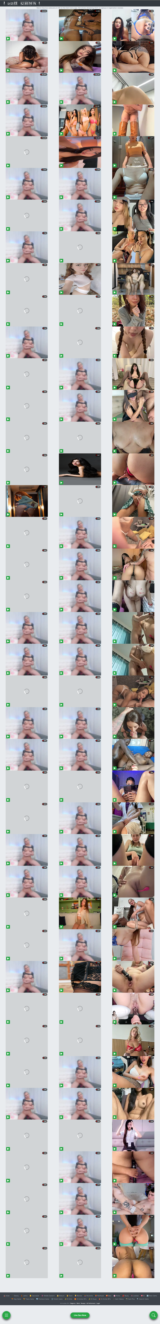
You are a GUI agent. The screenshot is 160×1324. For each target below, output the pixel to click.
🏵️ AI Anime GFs (80, 1299)
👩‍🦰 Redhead (99, 1296)
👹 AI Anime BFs (105, 1299)
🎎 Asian (6, 1296)
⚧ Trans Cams (28, 1299)
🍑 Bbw (108, 1296)
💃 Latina (24, 1296)
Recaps (83, 1303)
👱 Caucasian (34, 1296)
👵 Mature (60, 1296)
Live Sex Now (80, 1315)
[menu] (6, 1315)
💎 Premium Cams (42, 1299)
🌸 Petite (116, 1296)
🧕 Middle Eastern (48, 1296)
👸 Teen (70, 1296)
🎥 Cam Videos (118, 1299)
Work (78, 1303)
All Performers (91, 1303)
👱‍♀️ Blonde (78, 1296)
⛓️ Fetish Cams (57, 1299)
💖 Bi (143, 1296)
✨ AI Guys (93, 1299)
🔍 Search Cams (143, 1299)
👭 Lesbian (135, 1296)
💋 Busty (125, 1296)
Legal (98, 1303)
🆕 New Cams (152, 1296)
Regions (72, 1303)
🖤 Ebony (15, 1296)
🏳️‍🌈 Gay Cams (16, 1299)
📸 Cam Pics (130, 1299)
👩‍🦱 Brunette (88, 1296)
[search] (153, 1315)
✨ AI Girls (68, 1299)
